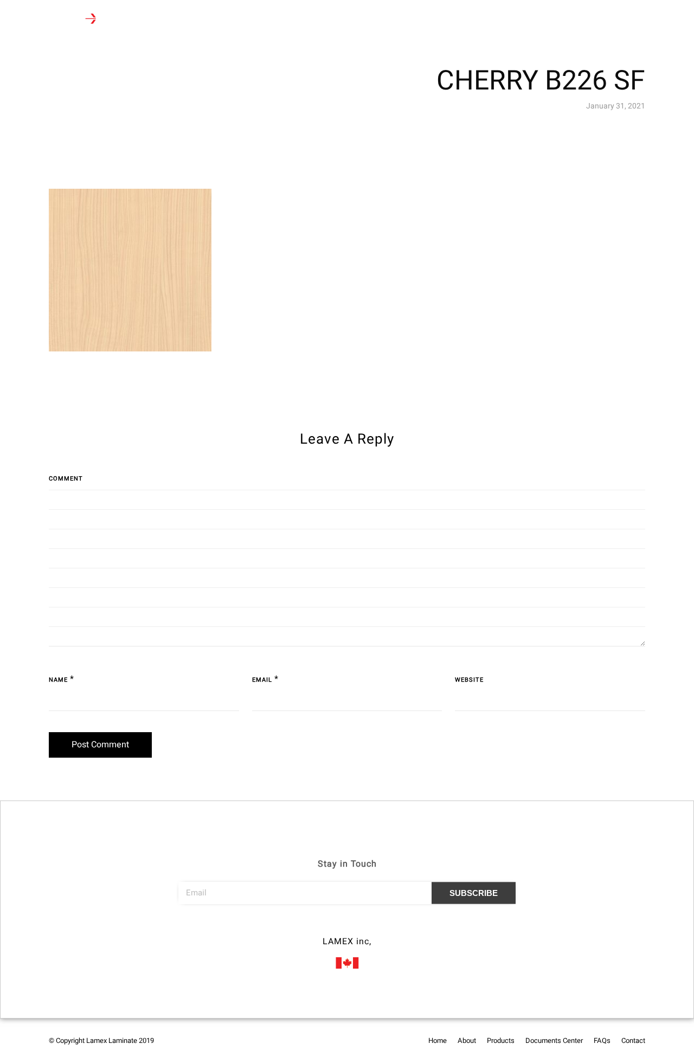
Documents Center (299, 19)
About (186, 19)
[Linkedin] (367, 926)
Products (228, 19)
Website (469, 679)
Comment (66, 478)
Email (262, 679)
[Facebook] (327, 926)
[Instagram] (347, 926)
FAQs (356, 19)
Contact (394, 19)
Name (58, 679)
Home (150, 19)
